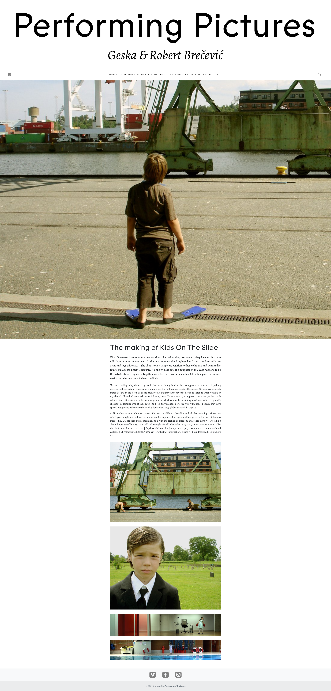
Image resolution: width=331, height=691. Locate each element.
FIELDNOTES (156, 74)
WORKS (113, 74)
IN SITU (141, 74)
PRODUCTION (210, 74)
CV (186, 74)
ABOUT (179, 74)
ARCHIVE (195, 74)
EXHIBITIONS (127, 74)
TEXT (170, 74)
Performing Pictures (175, 686)
